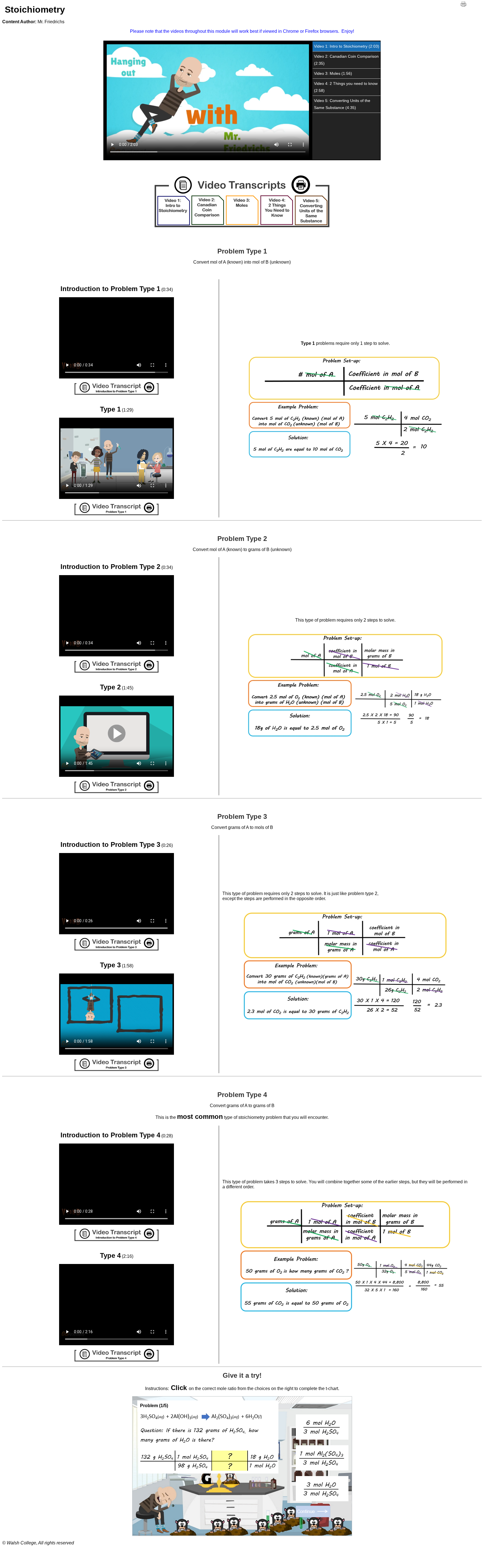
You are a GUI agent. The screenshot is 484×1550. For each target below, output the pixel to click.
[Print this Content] (463, 4)
